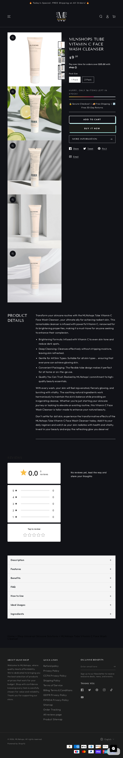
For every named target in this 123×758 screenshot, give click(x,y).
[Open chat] (113, 748)
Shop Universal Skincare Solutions (37, 636)
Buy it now (92, 128)
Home (11, 636)
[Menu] (9, 16)
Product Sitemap (52, 719)
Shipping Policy (51, 680)
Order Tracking (52, 709)
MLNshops (19, 739)
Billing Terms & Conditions (57, 690)
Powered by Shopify (16, 743)
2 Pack (88, 79)
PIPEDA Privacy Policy (56, 699)
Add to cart (92, 119)
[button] (101, 16)
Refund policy (51, 665)
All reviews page (52, 714)
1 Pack (74, 79)
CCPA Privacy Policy (54, 675)
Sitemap (48, 704)
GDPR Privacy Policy (55, 694)
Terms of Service (53, 685)
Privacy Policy (51, 670)
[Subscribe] (115, 666)
